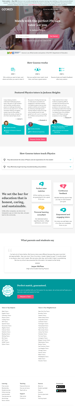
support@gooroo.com (34, 4)
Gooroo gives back (43, 394)
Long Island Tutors (43, 319)
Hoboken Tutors (42, 334)
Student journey (6, 390)
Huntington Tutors (43, 323)
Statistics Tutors (6, 332)
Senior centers (6, 400)
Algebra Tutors (6, 328)
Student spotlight (42, 388)
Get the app (5, 398)
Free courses (5, 386)
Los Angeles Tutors (43, 348)
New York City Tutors (44, 311)
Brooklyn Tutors (42, 313)
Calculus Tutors (6, 330)
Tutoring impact (42, 398)
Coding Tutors (6, 319)
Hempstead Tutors (43, 325)
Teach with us (23, 390)
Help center (23, 396)
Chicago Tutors (42, 350)
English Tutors (5, 313)
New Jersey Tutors (43, 330)
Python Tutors (5, 344)
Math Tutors (5, 311)
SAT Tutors (5, 321)
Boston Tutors (42, 344)
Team (39, 390)
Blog (39, 396)
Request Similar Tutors (37, 139)
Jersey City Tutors (43, 332)
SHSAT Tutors (5, 342)
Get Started (54, 36)
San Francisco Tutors (43, 346)
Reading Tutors (6, 334)
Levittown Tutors (42, 321)
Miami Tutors (41, 354)
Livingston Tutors (43, 338)
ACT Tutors (5, 340)
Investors (40, 392)
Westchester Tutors (43, 342)
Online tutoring (6, 392)
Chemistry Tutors (6, 315)
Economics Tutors (6, 325)
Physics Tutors (5, 317)
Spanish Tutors (6, 323)
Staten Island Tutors (43, 317)
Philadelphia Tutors (43, 356)
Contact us (23, 398)
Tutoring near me (6, 396)
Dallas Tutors (41, 358)
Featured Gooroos (25, 386)
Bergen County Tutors (44, 340)
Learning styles (6, 394)
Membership (5, 388)
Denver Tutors (42, 352)
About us (40, 386)
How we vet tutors (25, 388)
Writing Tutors (6, 336)
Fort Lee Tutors (42, 336)
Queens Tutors (42, 315)
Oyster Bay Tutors (43, 328)
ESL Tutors (4, 338)
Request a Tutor (67, 9)
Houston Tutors (42, 360)
